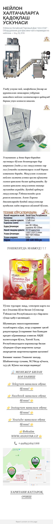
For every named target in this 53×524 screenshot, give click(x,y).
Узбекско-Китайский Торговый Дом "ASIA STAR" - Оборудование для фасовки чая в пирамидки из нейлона (26, 30)
